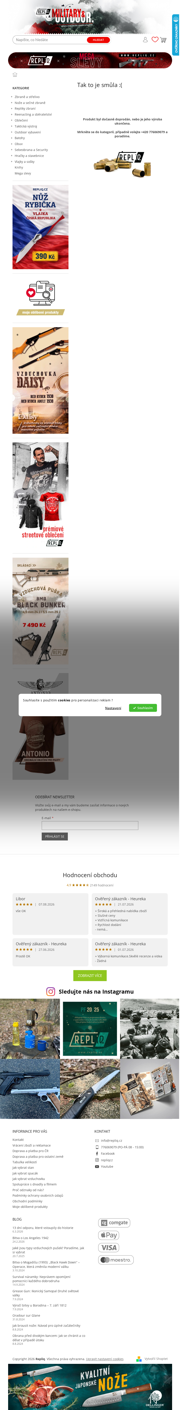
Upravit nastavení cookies (105, 1359)
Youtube (107, 1166)
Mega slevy (23, 173)
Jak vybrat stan (23, 1167)
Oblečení (21, 120)
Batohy (20, 138)
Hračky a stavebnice (29, 156)
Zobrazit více (90, 975)
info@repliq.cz (111, 1140)
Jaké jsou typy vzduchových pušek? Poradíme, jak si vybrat (48, 1250)
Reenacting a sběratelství (33, 114)
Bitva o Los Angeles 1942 (31, 1238)
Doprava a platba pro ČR (31, 1151)
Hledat (98, 40)
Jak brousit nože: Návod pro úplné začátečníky (46, 1325)
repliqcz (107, 1160)
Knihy (19, 167)
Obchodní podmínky (27, 1201)
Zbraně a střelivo (27, 97)
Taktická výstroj (26, 126)
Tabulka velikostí (25, 1162)
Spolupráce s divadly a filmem (35, 1184)
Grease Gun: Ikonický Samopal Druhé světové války (46, 1293)
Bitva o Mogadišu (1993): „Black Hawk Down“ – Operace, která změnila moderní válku (46, 1264)
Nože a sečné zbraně (30, 103)
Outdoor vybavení (28, 132)
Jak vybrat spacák (25, 1173)
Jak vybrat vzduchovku (29, 1179)
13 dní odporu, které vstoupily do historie (43, 1228)
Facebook (108, 1153)
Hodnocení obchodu (90, 875)
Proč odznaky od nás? (28, 1190)
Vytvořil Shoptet (156, 1359)
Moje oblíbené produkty (30, 1207)
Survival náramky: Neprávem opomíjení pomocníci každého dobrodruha (41, 1279)
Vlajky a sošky (24, 162)
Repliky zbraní (25, 108)
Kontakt (18, 1140)
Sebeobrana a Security (31, 150)
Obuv (19, 144)
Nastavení (113, 708)
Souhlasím (145, 708)
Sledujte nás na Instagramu (96, 991)
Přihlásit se (54, 836)
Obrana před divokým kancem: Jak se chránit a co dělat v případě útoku (49, 1338)
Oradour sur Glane (26, 1315)
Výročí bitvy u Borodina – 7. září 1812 (40, 1305)
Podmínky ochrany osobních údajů (38, 1195)
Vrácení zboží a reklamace (32, 1145)
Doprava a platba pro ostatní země (38, 1156)
